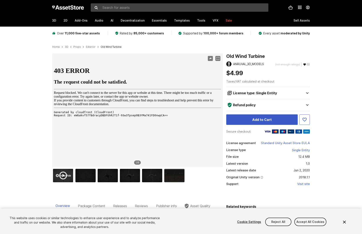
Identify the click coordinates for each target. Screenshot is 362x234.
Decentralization (133, 20)
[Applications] (299, 7)
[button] (290, 7)
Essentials (159, 20)
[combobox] (179, 7)
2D (65, 20)
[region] (137, 110)
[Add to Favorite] (304, 119)
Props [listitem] (77, 46)
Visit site (303, 184)
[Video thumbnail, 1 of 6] (64, 175)
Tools (201, 20)
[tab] (62, 206)
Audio (99, 20)
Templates (182, 20)
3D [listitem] (66, 46)
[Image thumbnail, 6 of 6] (175, 175)
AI (112, 20)
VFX (215, 20)
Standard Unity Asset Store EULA (285, 143)
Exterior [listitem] (91, 46)
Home (56, 46)
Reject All (278, 222)
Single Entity (301, 150)
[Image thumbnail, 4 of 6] (131, 175)
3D (54, 20)
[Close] (344, 222)
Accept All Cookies (310, 222)
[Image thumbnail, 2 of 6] (86, 175)
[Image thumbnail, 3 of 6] (109, 175)
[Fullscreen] (217, 58)
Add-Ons (81, 20)
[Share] (210, 58)
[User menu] (308, 7)
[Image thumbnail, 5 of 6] (153, 175)
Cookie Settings (249, 222)
